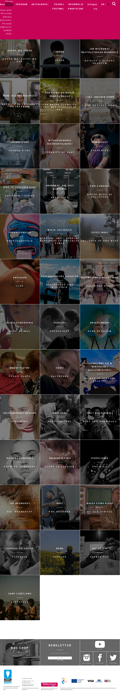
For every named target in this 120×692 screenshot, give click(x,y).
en (103, 4)
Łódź (9, 33)
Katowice (6, 20)
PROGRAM (22, 4)
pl (108, 4)
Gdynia (7, 17)
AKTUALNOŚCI (40, 4)
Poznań (7, 23)
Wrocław (6, 13)
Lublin (8, 30)
